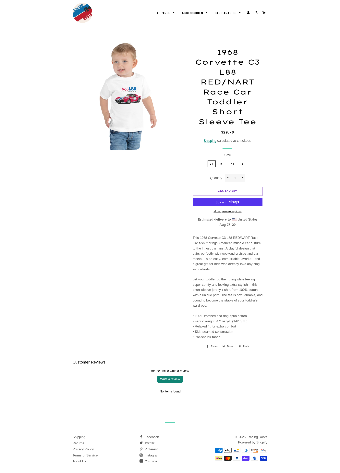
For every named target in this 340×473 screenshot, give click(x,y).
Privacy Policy (83, 449)
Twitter (149, 443)
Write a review (170, 379)
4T (233, 163)
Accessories (193, 13)
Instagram (151, 455)
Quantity (216, 178)
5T (243, 163)
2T (211, 163)
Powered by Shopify (252, 442)
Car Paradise (226, 13)
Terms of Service (85, 455)
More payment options (227, 211)
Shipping (210, 141)
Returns (78, 443)
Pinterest (151, 449)
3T (222, 163)
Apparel (164, 13)
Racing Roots (257, 437)
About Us (79, 461)
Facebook (151, 437)
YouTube (150, 461)
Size (227, 155)
